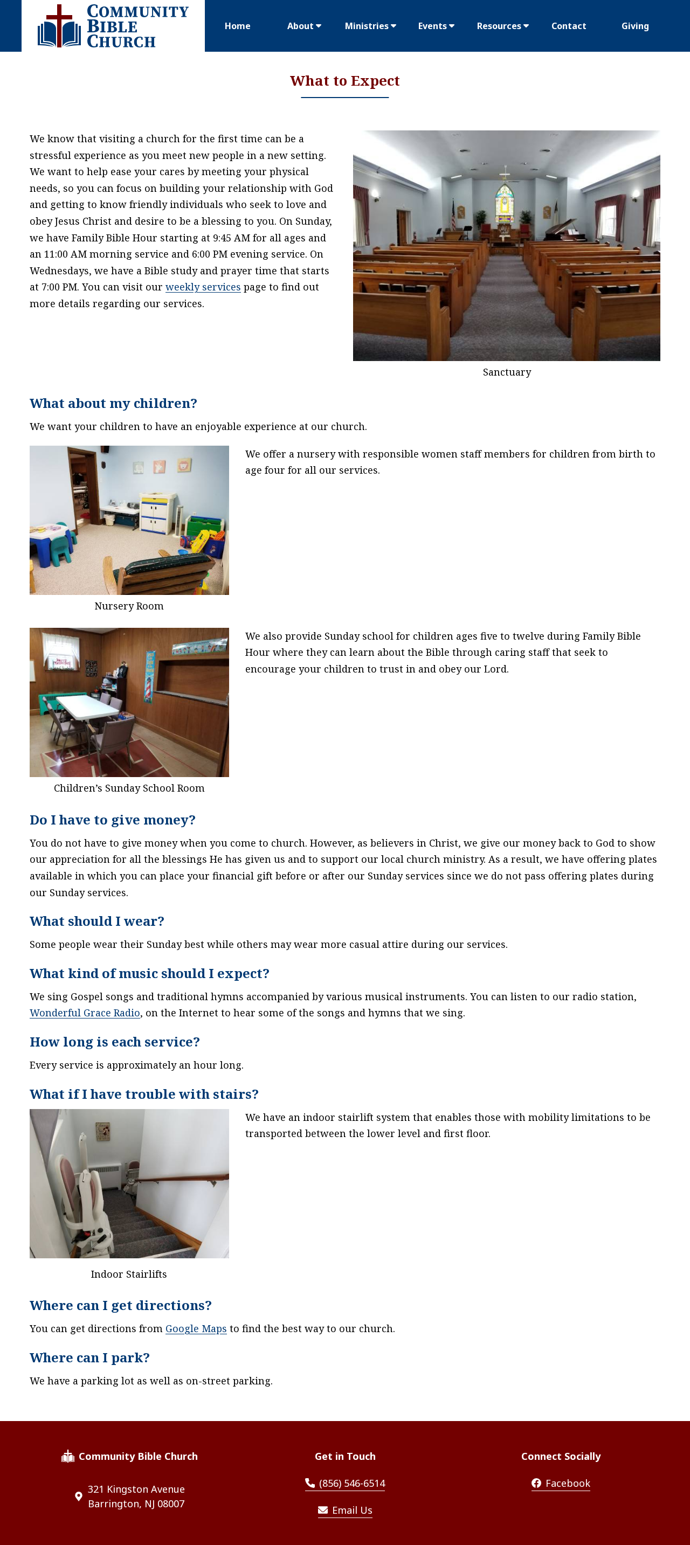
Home (238, 26)
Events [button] (432, 26)
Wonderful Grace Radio (85, 1012)
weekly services (203, 286)
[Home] (113, 26)
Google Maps (196, 1328)
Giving (635, 26)
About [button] (300, 26)
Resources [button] (499, 26)
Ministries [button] (367, 26)
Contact (568, 26)
